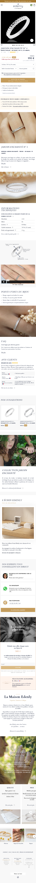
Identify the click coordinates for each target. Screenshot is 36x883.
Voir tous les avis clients (7, 388)
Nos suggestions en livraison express (12, 75)
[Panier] (34, 5)
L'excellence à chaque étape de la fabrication (15, 215)
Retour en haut (18, 874)
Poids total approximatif (7, 230)
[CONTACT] (31, 5)
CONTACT (5, 852)
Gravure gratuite (23, 68)
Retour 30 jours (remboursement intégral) (12, 86)
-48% (14, 57)
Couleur (3, 224)
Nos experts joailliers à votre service (20, 106)
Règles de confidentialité (26, 852)
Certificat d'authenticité (8, 90)
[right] (31, 40)
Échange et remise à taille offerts (10, 88)
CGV (10, 852)
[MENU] (2, 4)
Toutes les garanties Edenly (9, 93)
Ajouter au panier (19, 80)
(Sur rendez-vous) (17, 861)
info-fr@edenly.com (29, 862)
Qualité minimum (6, 227)
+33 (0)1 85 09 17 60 (14, 603)
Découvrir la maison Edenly (17, 731)
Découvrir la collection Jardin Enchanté (11, 488)
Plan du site (15, 852)
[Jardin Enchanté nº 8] (18, 27)
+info (24, 672)
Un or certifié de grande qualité (8, 234)
